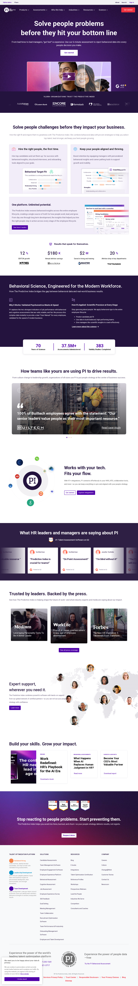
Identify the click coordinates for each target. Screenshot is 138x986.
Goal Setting (44, 904)
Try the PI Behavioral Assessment (97, 964)
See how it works (19, 227)
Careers (104, 860)
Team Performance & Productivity (51, 926)
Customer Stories (108, 875)
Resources (88, 10)
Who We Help (57, 10)
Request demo (69, 835)
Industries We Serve (77, 899)
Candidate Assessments (48, 860)
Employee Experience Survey (50, 894)
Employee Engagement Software (51, 870)
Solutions (44, 854)
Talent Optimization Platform (22, 854)
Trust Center (71, 977)
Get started (128, 10)
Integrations (75, 870)
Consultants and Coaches (79, 908)
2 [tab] (69, 438)
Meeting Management (47, 908)
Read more (78, 773)
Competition (75, 904)
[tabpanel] (69, 408)
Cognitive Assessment (47, 884)
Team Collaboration (46, 913)
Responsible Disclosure (89, 977)
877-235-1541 (46, 962)
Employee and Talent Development (52, 939)
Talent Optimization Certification (82, 875)
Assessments (39, 10)
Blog (72, 860)
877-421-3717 (44, 965)
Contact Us (105, 879)
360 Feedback (44, 899)
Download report (110, 773)
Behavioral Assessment (48, 879)
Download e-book (47, 779)
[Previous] (19, 390)
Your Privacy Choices (110, 977)
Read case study (111, 427)
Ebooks (42, 754)
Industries (73, 10)
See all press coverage (69, 650)
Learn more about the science (84, 327)
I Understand (22, 979)
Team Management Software (50, 865)
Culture (104, 865)
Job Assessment (46, 889)
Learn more (15, 708)
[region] (22, 970)
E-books (73, 865)
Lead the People (76, 894)
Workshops (74, 884)
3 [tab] (71, 438)
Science (102, 10)
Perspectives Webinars (78, 889)
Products (23, 10)
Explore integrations (86, 493)
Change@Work (107, 870)
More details (24, 974)
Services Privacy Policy (53, 977)
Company (105, 854)
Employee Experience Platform (50, 875)
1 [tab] (67, 438)
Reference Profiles (77, 879)
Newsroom (105, 884)
